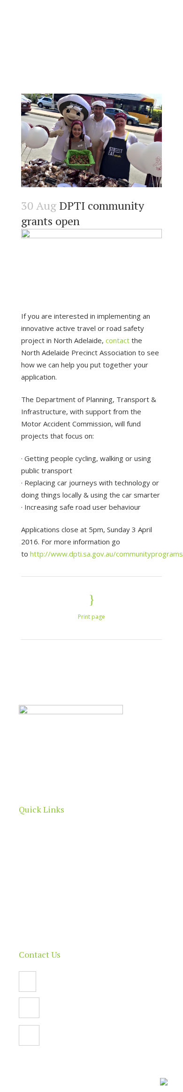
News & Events (45, 886)
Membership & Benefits (59, 904)
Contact (32, 923)
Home (30, 831)
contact (118, 340)
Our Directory (42, 868)
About (29, 850)
